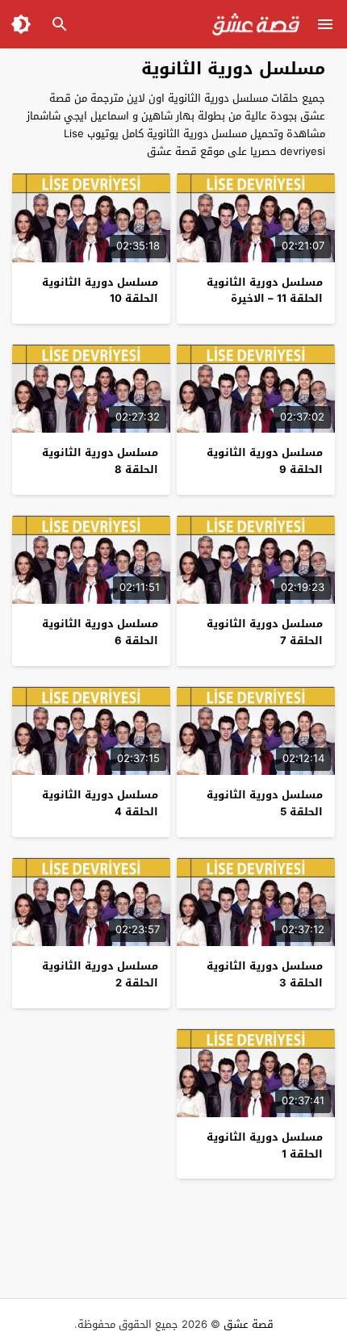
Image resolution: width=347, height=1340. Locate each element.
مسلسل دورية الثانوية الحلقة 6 (100, 632)
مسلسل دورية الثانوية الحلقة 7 (265, 632)
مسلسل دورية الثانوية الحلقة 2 (100, 974)
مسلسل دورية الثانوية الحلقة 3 (265, 974)
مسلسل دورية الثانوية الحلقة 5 (265, 803)
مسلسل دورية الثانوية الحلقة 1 (265, 1145)
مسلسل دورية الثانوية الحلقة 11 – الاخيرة (265, 290)
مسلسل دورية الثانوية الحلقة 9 (265, 460)
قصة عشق (249, 1324)
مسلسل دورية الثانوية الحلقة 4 (100, 803)
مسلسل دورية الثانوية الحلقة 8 (100, 460)
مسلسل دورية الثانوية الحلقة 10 (100, 290)
